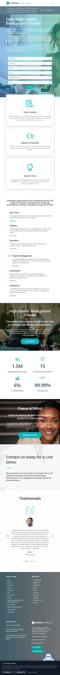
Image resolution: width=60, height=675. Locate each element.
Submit (30, 87)
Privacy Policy (11, 604)
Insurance (36, 592)
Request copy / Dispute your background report (15, 601)
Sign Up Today (37, 651)
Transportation (37, 580)
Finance (35, 590)
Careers (9, 588)
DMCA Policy (11, 612)
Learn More (30, 341)
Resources (10, 590)
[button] (23, 561)
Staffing (35, 598)
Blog (8, 592)
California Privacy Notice (14, 607)
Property (35, 602)
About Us (9, 582)
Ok (41, 10)
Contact (9, 598)
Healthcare (36, 582)
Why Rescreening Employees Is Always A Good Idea (15, 630)
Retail (34, 588)
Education (36, 595)
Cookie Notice (11, 609)
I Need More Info (48, 10)
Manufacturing (37, 600)
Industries (10, 585)
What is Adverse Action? (13, 625)
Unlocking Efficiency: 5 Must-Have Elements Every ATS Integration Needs (16, 637)
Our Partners (11, 595)
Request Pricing (30, 435)
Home (9, 580)
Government (36, 585)
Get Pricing (36, 647)
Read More (13, 221)
